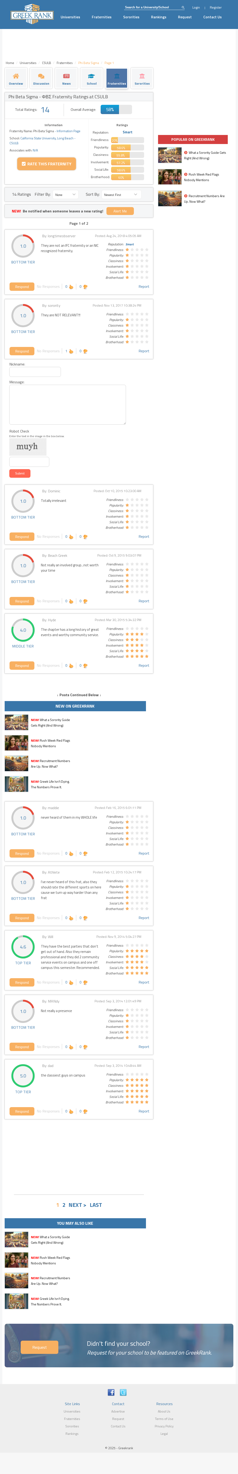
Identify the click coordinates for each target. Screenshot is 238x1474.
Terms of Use (164, 1418)
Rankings (158, 17)
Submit (20, 473)
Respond (22, 286)
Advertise (118, 1411)
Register (216, 7)
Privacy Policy (164, 1426)
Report (144, 286)
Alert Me (120, 211)
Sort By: (93, 194)
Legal (164, 1433)
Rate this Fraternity (48, 164)
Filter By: (43, 194)
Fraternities (102, 17)
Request (185, 17)
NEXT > (77, 1205)
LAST (96, 1205)
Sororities (131, 17)
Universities (70, 17)
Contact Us (212, 17)
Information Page (68, 130)
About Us (164, 1411)
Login (196, 7)
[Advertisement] (79, 1156)
